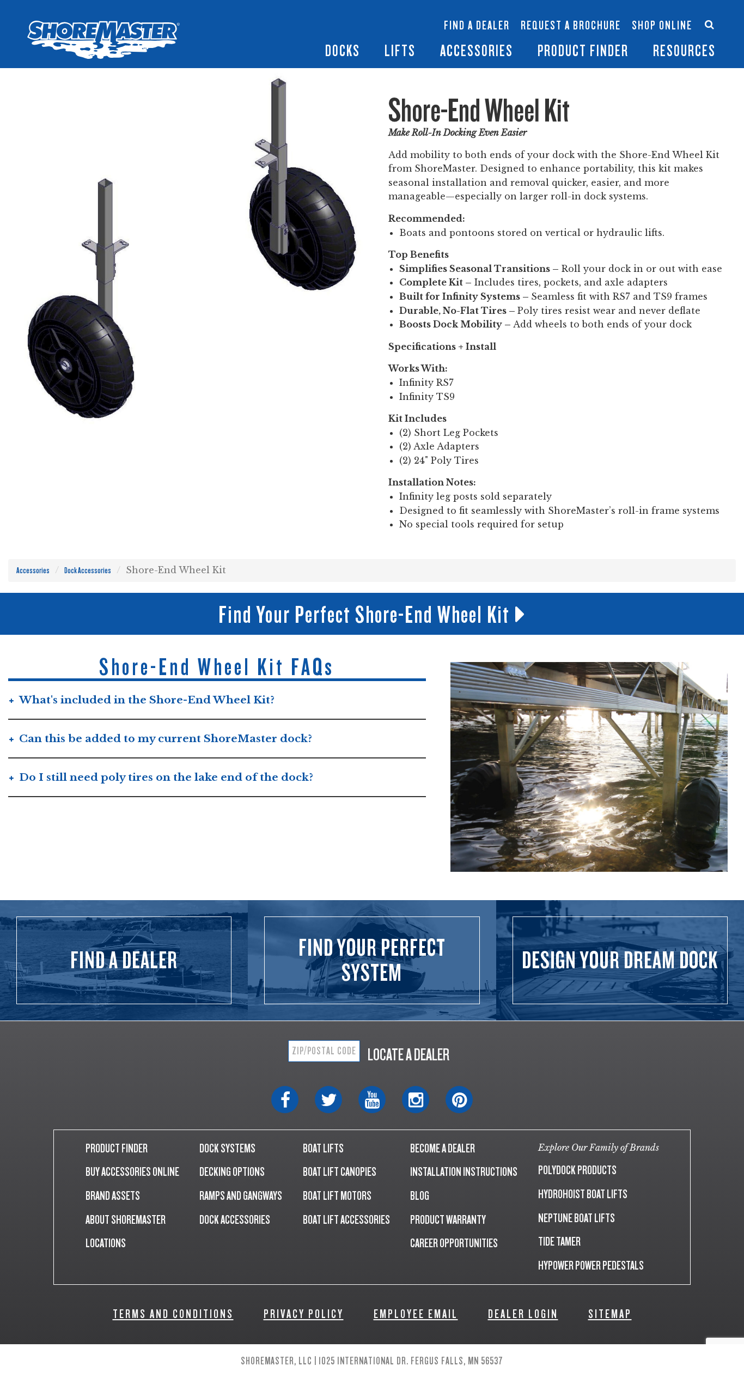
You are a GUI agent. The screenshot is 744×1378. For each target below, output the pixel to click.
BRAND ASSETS (113, 1196)
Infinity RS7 (247, 19)
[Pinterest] (459, 1099)
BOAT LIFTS (323, 1148)
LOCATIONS (106, 1243)
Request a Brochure (571, 25)
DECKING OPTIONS (232, 1172)
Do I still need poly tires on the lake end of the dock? (166, 777)
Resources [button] (684, 51)
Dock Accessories (87, 570)
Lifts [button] (400, 51)
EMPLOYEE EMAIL (416, 1314)
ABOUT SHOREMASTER (126, 1220)
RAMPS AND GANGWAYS (240, 1196)
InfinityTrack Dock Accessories (476, 15)
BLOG (419, 1196)
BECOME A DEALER (442, 1148)
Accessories (33, 570)
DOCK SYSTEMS (227, 1148)
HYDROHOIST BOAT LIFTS (582, 1194)
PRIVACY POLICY (304, 1314)
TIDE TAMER (559, 1241)
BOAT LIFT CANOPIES (339, 1172)
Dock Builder (376, 30)
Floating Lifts (310, 9)
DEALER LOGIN (523, 1314)
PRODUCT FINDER (117, 1148)
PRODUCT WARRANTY (448, 1220)
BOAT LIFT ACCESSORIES (346, 1220)
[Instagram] (415, 1099)
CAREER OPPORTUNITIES (454, 1243)
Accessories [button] (476, 51)
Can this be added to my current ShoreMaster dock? (165, 738)
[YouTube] (372, 1099)
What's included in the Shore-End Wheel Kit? (147, 700)
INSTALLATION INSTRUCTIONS (463, 1172)
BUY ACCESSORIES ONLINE (132, 1172)
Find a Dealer (477, 25)
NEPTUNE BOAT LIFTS (576, 1218)
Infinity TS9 (247, 37)
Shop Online (662, 25)
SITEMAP (610, 1314)
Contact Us (658, 15)
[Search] (709, 24)
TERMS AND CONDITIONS (173, 1314)
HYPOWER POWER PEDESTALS (591, 1265)
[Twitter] (328, 1099)
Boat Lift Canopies (312, 37)
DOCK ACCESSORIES (234, 1220)
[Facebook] (284, 1099)
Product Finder (583, 51)
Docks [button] (342, 51)
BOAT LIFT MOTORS (337, 1196)
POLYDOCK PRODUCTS (577, 1170)
